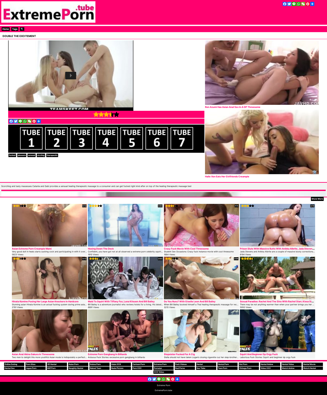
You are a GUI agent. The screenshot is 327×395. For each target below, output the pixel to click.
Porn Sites (30, 364)
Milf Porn (51, 368)
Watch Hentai (309, 368)
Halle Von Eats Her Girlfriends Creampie (227, 176)
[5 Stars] (116, 114)
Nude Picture (117, 368)
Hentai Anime (267, 364)
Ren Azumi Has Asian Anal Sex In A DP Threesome (232, 107)
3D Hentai (51, 364)
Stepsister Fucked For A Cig (179, 354)
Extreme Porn (160, 364)
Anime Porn (95, 364)
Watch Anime (288, 368)
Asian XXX (116, 364)
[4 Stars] (111, 114)
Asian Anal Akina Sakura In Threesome (33, 354)
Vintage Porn (245, 368)
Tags (14, 29)
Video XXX (266, 368)
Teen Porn (222, 368)
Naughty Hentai (76, 368)
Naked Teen (95, 368)
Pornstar (158, 368)
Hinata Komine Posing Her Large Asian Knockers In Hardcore (45, 301)
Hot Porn (243, 364)
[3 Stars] (106, 114)
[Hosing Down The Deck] (125, 245)
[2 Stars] (101, 114)
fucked (12, 155)
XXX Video (159, 372)
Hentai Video (288, 364)
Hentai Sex (10, 368)
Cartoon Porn (139, 364)
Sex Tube (201, 368)
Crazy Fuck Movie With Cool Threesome (186, 248)
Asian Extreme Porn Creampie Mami (32, 248)
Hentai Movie (309, 364)
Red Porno (180, 368)
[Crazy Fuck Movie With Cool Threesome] (201, 245)
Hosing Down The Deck (101, 248)
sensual (31, 155)
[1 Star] (96, 114)
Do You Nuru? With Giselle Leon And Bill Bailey (189, 301)
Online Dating (11, 364)
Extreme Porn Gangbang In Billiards (107, 354)
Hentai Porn (223, 364)
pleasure (22, 155)
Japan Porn (31, 368)
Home (5, 29)
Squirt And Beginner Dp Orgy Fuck (259, 354)
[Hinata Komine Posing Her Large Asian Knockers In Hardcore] (49, 298)
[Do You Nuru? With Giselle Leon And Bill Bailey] (201, 298)
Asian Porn (74, 364)
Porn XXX (137, 368)
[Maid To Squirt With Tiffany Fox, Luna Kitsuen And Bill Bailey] (125, 298)
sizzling (41, 155)
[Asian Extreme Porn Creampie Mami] (49, 245)
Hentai (200, 364)
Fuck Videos (181, 364)
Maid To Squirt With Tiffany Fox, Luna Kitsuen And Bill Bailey (121, 301)
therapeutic (52, 155)
